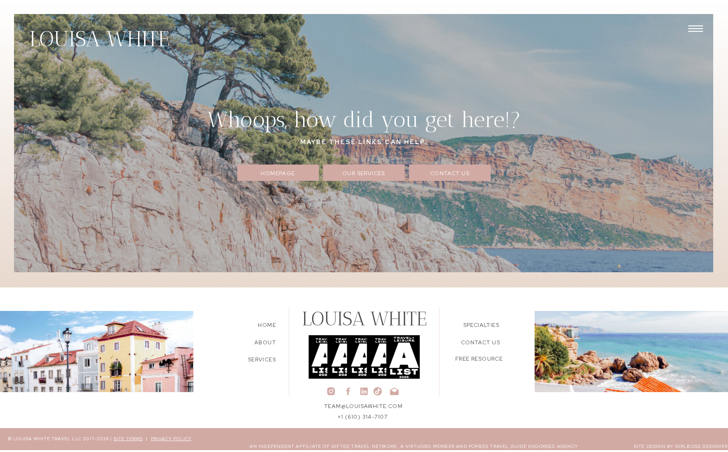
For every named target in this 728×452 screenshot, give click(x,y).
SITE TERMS (128, 439)
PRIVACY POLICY (171, 439)
